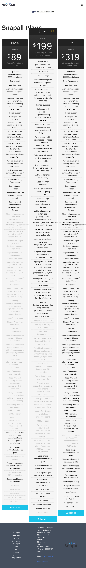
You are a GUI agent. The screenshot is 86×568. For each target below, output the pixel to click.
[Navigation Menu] (81, 5)
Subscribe (15, 507)
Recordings (16, 541)
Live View (16, 538)
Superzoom (16, 555)
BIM (16, 549)
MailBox (16, 552)
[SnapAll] (8, 5)
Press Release (42, 562)
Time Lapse (16, 533)
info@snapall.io (47, 556)
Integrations (16, 535)
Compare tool (16, 558)
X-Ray (16, 546)
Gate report (16, 544)
